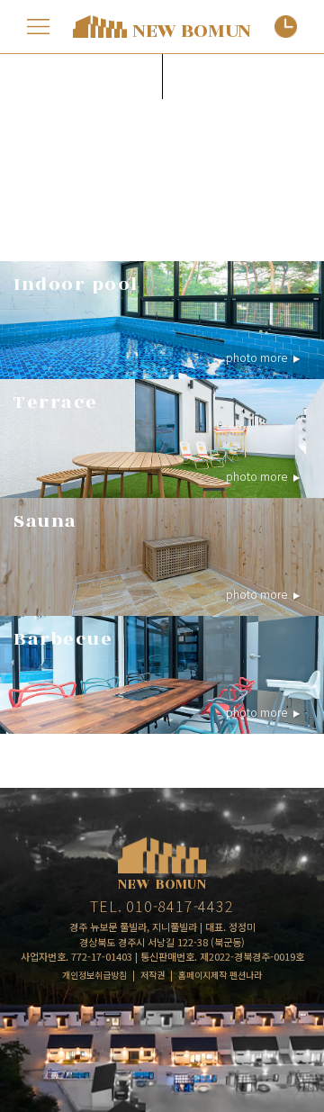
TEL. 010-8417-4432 (161, 906)
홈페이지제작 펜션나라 (220, 974)
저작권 (152, 974)
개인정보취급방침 (94, 974)
